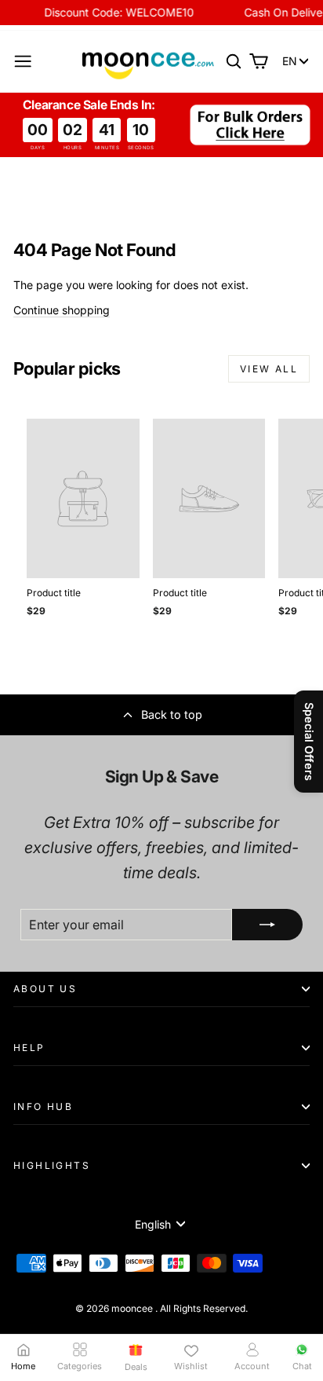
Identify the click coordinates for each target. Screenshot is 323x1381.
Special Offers (309, 741)
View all (269, 369)
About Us (45, 989)
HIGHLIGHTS (51, 1165)
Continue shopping (61, 310)
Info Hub (43, 1106)
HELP (29, 1047)
